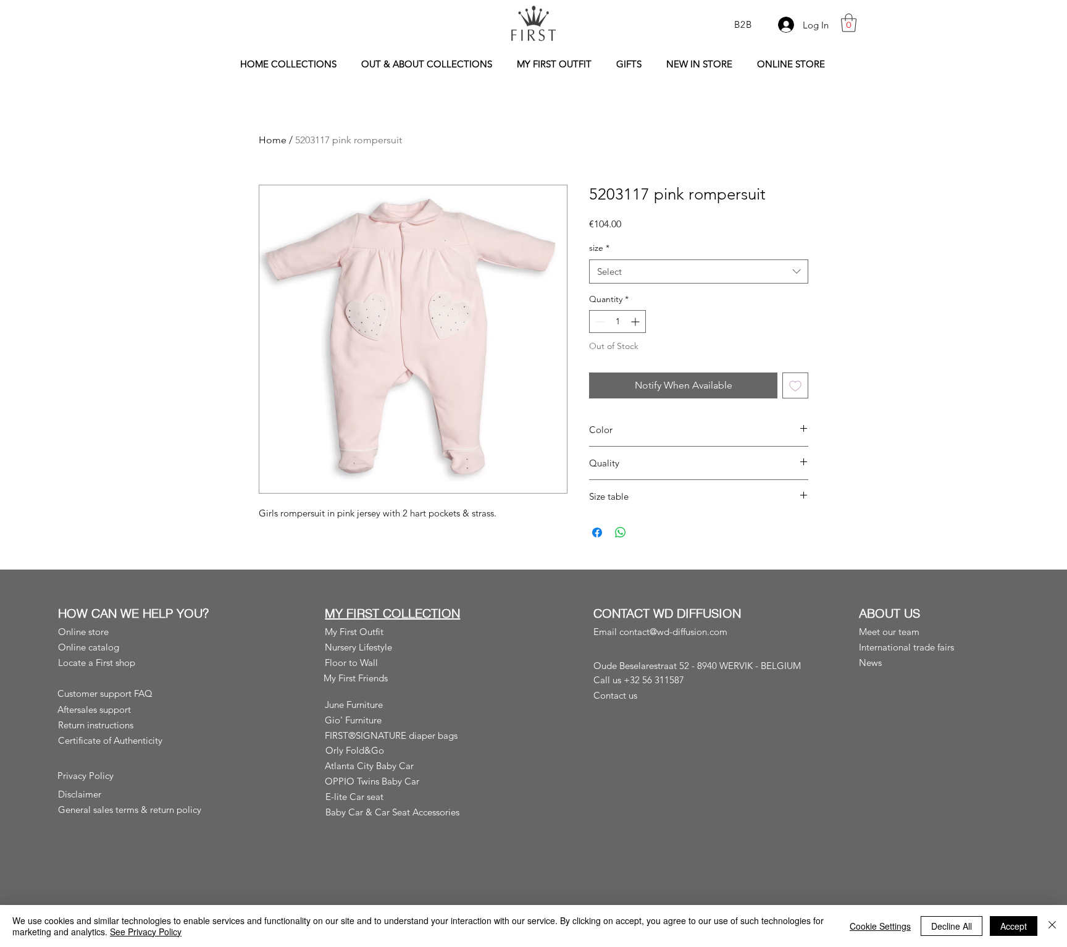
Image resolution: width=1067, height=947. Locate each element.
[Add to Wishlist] (795, 385)
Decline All (951, 926)
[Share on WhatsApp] (620, 532)
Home (273, 140)
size (599, 247)
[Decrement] (598, 321)
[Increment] (636, 321)
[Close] (1052, 926)
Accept (1013, 926)
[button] (848, 23)
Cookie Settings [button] (880, 926)
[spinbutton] (617, 321)
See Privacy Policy (146, 931)
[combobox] (698, 271)
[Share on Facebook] (597, 532)
